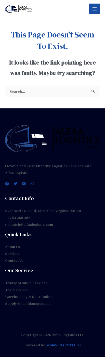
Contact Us (14, 260)
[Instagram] (32, 184)
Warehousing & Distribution (28, 296)
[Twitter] (15, 184)
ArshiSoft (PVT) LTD (63, 345)
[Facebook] (7, 184)
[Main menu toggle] (94, 9)
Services (12, 253)
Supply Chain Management (27, 303)
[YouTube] (24, 184)
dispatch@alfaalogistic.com (29, 224)
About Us (12, 246)
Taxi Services (17, 289)
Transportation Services (26, 282)
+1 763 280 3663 (19, 217)
